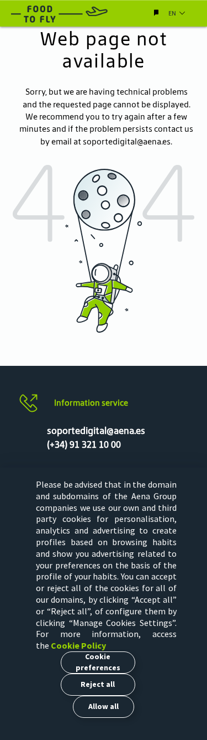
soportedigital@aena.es (127, 141)
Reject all (98, 684)
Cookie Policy (78, 645)
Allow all (103, 706)
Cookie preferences (98, 661)
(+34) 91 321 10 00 (84, 444)
